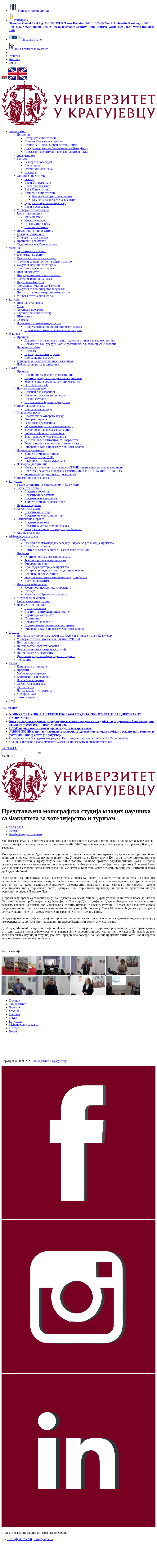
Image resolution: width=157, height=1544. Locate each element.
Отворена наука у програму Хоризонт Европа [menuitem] (54, 446)
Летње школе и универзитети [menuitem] (36, 690)
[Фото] (19, 974)
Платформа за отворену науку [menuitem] (44, 416)
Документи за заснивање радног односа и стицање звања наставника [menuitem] (70, 340)
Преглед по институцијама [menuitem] (42, 354)
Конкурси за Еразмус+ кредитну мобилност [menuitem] (53, 529)
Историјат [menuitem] (23, 134)
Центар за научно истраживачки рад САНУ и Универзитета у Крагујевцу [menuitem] (65, 635)
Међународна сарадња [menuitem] (23, 536)
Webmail (14, 55)
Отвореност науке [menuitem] (28, 412)
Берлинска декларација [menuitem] (40, 422)
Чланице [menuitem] (14, 247)
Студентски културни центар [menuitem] (44, 515)
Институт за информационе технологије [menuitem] (43, 292)
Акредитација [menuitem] (26, 155)
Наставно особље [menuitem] (28, 347)
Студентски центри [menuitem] (29, 508)
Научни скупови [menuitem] (35, 398)
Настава (14, 1014)
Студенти (15, 1021)
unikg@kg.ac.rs (43, 1539)
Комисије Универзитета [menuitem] (40, 192)
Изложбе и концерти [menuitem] (30, 680)
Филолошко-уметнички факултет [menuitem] (38, 285)
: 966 (32, 26)
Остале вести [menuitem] (25, 687)
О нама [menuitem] (21, 539)
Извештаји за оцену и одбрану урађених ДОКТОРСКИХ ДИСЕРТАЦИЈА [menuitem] (73, 470)
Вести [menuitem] (13, 663)
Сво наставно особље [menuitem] (39, 357)
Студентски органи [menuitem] (29, 488)
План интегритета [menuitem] (36, 227)
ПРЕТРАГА (9, 748)
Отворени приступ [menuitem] (37, 419)
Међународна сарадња (23, 1024)
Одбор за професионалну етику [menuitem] (45, 203)
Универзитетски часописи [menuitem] (42, 453)
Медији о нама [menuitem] (26, 694)
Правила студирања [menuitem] (30, 302)
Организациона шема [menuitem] (39, 168)
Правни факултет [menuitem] (28, 271)
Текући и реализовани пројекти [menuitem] (45, 560)
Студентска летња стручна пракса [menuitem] (47, 525)
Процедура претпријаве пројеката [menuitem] (47, 567)
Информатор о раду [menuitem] (37, 223)
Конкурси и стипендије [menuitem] (32, 666)
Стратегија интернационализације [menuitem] (47, 611)
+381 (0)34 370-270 (19, 1539)
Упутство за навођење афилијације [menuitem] (47, 429)
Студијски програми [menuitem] (30, 309)
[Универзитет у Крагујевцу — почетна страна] (78, 124)
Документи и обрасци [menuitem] (39, 621)
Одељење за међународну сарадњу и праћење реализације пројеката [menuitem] (69, 543)
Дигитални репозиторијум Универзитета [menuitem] (51, 440)
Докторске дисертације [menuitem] (32, 464)
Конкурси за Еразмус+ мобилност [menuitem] (47, 594)
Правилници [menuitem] (33, 618)
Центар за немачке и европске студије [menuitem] (41, 649)
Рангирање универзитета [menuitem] (33, 601)
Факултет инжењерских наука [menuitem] (36, 258)
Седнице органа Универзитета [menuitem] (37, 244)
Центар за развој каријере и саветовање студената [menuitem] (57, 549)
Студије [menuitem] (14, 299)
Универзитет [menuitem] (17, 131)
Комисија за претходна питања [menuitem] (52, 196)
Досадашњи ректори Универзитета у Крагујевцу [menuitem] (56, 148)
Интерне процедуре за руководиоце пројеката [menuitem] (54, 570)
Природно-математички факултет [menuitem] (39, 275)
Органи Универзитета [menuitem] (31, 175)
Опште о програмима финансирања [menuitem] (48, 556)
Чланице (14, 1007)
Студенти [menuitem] (15, 481)
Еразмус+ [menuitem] (31, 591)
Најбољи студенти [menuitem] (29, 505)
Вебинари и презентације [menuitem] (41, 573)
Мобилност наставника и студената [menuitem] (48, 587)
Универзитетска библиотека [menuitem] (35, 295)
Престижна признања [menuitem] (31, 405)
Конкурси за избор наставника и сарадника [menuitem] (45, 361)
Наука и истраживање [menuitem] (31, 388)
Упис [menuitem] (20, 306)
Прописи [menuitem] (23, 337)
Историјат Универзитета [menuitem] (40, 138)
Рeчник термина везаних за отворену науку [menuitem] (53, 443)
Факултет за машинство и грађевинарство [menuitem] (44, 261)
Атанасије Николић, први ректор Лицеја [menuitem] (51, 144)
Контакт (14, 59)
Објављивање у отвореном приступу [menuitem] (49, 426)
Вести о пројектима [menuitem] (37, 580)
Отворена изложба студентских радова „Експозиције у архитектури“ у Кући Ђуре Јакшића (68, 738)
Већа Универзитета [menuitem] (37, 189)
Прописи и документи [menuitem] (31, 241)
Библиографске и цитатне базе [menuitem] (45, 433)
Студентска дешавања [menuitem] (31, 683)
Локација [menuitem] (31, 172)
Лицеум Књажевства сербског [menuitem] (44, 141)
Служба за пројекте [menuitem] (37, 546)
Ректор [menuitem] (29, 179)
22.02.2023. (16, 827)
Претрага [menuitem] (31, 350)
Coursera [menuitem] (22, 319)
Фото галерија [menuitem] (26, 697)
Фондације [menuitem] (24, 659)
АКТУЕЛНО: (10, 707)
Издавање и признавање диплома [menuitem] (39, 323)
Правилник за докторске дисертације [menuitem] (49, 374)
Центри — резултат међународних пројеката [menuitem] (46, 656)
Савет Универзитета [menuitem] (38, 182)
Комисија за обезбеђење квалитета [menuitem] (54, 199)
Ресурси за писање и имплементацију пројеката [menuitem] (56, 577)
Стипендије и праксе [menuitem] (30, 519)
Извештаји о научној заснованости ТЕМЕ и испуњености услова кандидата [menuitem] (74, 467)
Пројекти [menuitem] (23, 553)
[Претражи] (39, 753)
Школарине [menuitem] (24, 316)
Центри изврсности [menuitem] (30, 642)
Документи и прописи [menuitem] (31, 604)
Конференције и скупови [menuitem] (33, 676)
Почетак (14, 1000)
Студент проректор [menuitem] (37, 491)
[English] (17, 79)
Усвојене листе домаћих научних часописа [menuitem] (52, 381)
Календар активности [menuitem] (31, 234)
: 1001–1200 (78, 23)
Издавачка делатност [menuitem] (30, 450)
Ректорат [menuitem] (23, 158)
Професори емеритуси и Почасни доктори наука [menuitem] (56, 151)
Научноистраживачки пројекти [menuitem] (45, 395)
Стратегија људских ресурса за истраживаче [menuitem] (53, 378)
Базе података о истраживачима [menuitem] (45, 436)
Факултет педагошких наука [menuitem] (35, 268)
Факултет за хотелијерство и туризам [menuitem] (41, 289)
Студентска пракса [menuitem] (37, 522)
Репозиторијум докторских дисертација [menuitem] (50, 474)
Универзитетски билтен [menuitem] (32, 237)
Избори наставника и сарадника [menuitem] (38, 364)
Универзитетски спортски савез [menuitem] (45, 501)
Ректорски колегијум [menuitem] (38, 162)
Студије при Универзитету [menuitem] (34, 313)
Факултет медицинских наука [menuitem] (36, 265)
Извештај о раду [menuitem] (35, 220)
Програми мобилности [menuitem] (32, 584)
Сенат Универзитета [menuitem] (38, 186)
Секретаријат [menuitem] (33, 165)
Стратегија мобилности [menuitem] (40, 615)
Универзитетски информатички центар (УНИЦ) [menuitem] (48, 639)
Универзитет (17, 1004)
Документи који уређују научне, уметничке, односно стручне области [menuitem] (70, 343)
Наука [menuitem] (13, 368)
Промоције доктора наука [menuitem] (33, 477)
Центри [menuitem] (14, 632)
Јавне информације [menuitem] (29, 213)
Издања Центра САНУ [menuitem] (39, 457)
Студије (14, 1010)
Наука (13, 1017)
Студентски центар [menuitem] (37, 512)
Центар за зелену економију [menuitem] (35, 652)
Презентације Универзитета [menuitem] (35, 230)
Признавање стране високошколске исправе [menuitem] (53, 330)
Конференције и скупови (25, 834)
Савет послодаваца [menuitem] (37, 206)
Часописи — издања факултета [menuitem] (45, 460)
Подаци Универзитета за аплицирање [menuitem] (49, 625)
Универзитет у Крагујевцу (49, 1061)
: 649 (109, 26)
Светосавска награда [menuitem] (38, 409)
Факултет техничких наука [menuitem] (34, 278)
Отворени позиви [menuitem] (36, 563)
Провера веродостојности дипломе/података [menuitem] (54, 326)
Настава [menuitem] (14, 333)
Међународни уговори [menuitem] (32, 597)
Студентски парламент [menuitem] (39, 494)
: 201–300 (32, 23)
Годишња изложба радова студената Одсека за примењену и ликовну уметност (60, 741)
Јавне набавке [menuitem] (34, 217)
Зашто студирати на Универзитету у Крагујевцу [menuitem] (48, 484)
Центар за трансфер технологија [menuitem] (38, 645)
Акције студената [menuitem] (28, 532)
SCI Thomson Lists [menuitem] (36, 385)
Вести (13, 830)
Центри (14, 1028)
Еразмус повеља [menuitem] (35, 608)
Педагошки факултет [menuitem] (30, 282)
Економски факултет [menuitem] (30, 254)
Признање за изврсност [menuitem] (40, 392)
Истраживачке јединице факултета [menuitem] (47, 402)
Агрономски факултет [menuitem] (31, 251)
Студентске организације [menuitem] (41, 498)
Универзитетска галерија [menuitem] (33, 210)
